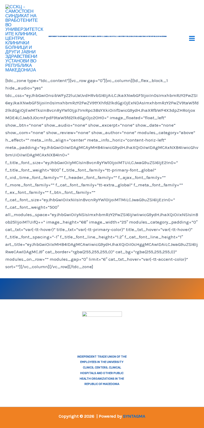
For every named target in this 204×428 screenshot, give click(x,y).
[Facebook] (47, 287)
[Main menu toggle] (192, 38)
